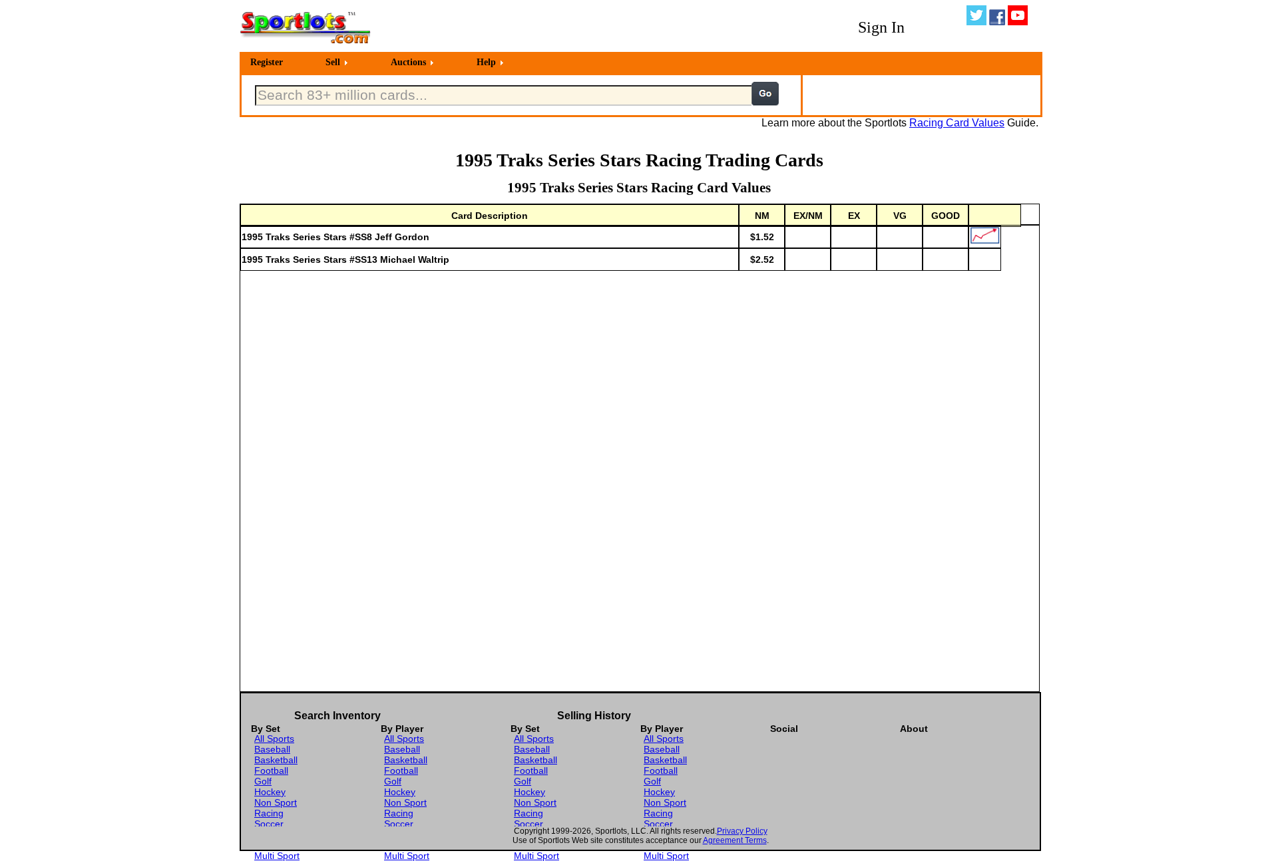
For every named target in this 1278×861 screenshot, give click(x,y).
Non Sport (275, 802)
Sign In (881, 27)
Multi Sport (277, 855)
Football (271, 770)
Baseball (272, 749)
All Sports (274, 738)
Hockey (270, 791)
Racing (269, 813)
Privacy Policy (742, 831)
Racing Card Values (956, 122)
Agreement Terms (735, 840)
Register (266, 62)
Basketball (276, 760)
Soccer (269, 823)
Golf (263, 781)
